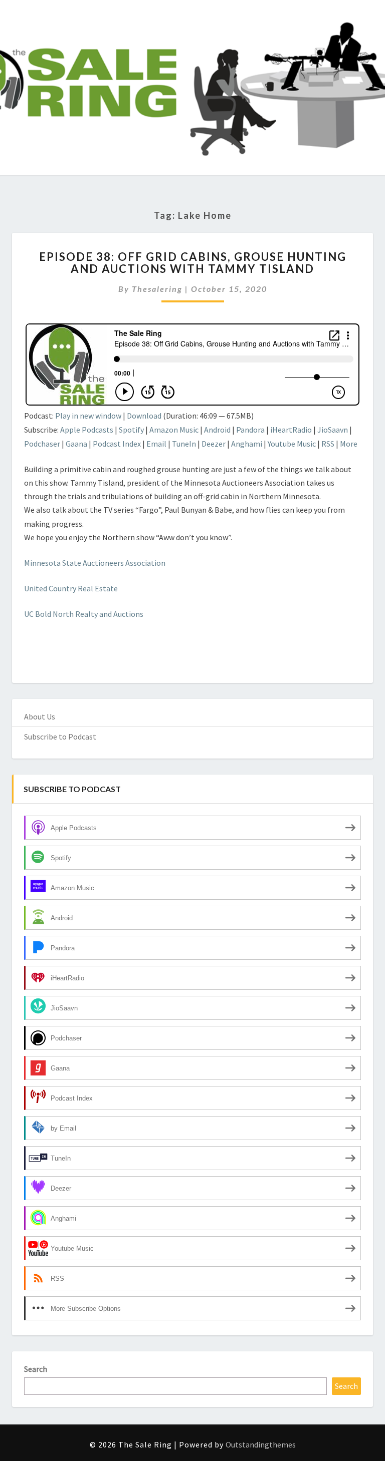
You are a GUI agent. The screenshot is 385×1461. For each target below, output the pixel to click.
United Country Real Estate (71, 588)
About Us (39, 716)
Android (217, 430)
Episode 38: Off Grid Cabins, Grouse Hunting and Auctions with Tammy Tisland (192, 262)
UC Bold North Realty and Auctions (83, 614)
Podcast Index (117, 444)
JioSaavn (332, 430)
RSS (327, 444)
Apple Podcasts (86, 430)
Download (144, 416)
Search (35, 1369)
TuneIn (184, 444)
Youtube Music (292, 444)
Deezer (214, 444)
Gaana (76, 444)
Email (156, 444)
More (348, 444)
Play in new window (88, 416)
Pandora (250, 430)
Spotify (131, 430)
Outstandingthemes (261, 1444)
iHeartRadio (291, 430)
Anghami (246, 444)
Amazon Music (174, 430)
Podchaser (42, 444)
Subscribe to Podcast (60, 737)
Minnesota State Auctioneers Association (94, 563)
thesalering (157, 288)
